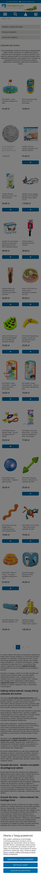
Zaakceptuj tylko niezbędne (20, 859)
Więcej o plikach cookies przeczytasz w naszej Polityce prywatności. (19, 853)
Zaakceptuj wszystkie (20, 871)
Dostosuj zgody (20, 865)
